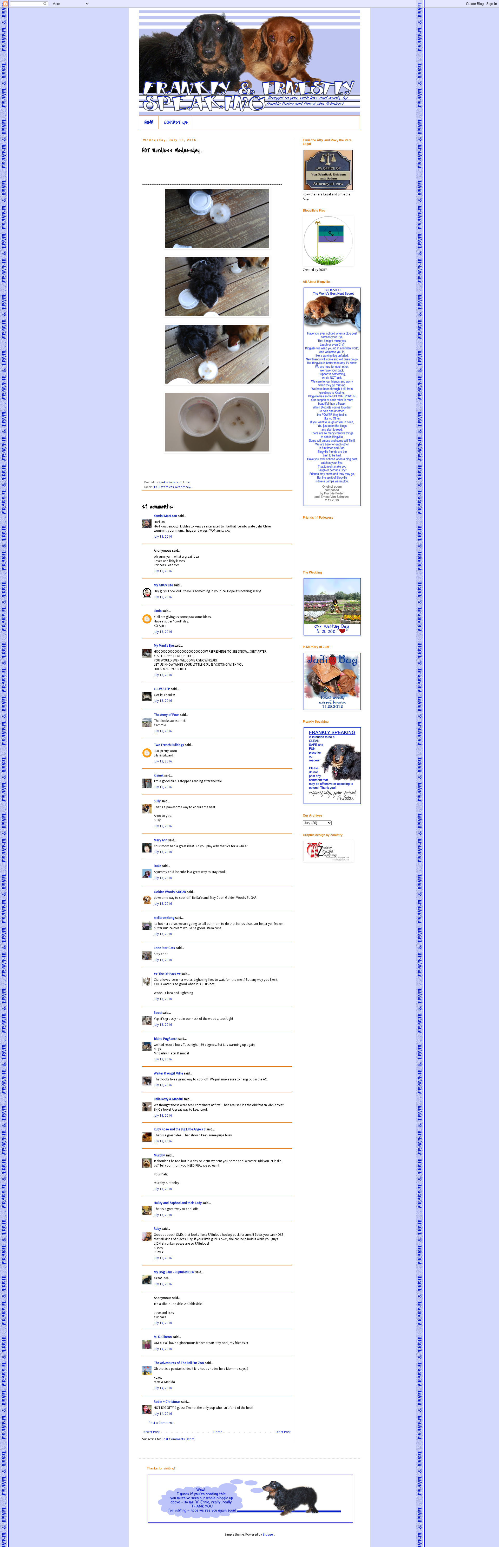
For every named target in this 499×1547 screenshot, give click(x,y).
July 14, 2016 (163, 1323)
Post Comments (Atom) (178, 1439)
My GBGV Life (163, 585)
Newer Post (151, 1432)
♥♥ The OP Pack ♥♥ (167, 974)
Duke (157, 866)
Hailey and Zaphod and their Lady (178, 1203)
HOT (157, 487)
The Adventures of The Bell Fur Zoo (179, 1363)
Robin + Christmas (167, 1402)
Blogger (268, 1534)
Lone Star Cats (164, 948)
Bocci (158, 1013)
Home (217, 1432)
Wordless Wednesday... (176, 487)
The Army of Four (166, 715)
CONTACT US (176, 122)
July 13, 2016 (163, 536)
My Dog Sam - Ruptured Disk (174, 1272)
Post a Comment (161, 1423)
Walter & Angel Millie (168, 1073)
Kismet (158, 775)
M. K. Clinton (163, 1337)
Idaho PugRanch (166, 1039)
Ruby (157, 1229)
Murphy (159, 1155)
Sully (157, 801)
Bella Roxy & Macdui (168, 1099)
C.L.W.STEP (162, 689)
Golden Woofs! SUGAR (170, 892)
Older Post (283, 1432)
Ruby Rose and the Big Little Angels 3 (180, 1129)
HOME (149, 122)
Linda (158, 611)
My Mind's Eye (164, 645)
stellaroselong (164, 918)
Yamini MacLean (165, 516)
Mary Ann (161, 840)
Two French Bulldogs (169, 745)
